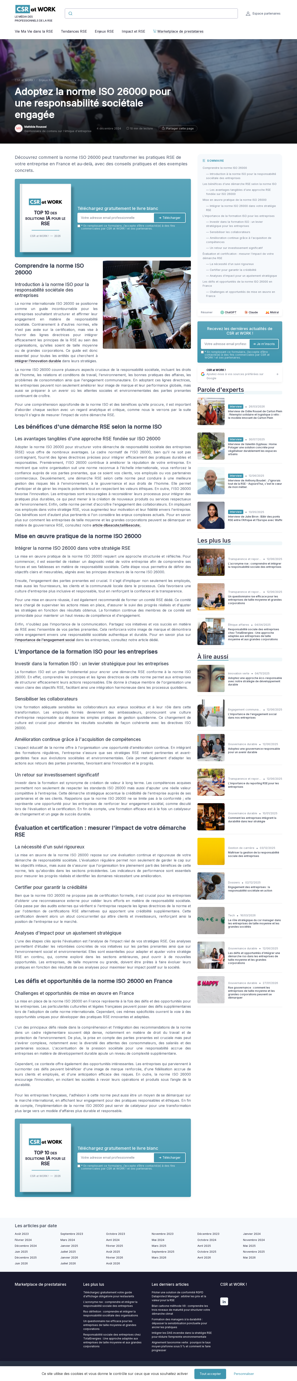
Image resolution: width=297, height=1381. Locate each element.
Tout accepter (210, 1374)
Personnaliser (244, 1374)
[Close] (227, 658)
